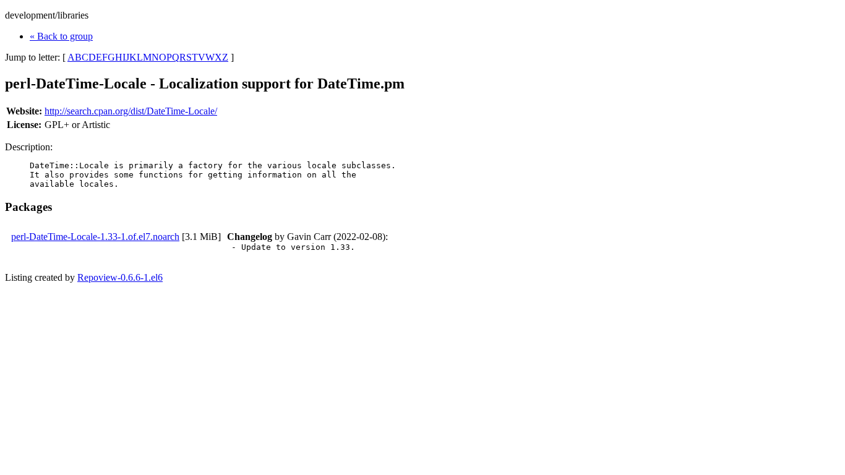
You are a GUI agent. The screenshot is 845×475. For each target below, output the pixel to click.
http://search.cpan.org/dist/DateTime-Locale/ (131, 111)
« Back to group (61, 36)
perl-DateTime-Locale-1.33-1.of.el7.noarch (95, 236)
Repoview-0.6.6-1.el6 (120, 277)
